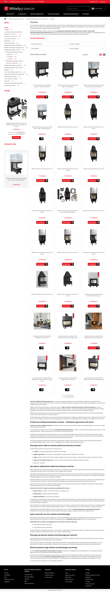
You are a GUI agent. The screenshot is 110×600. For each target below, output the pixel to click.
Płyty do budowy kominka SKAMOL (14, 74)
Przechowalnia (48, 577)
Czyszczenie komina (10, 38)
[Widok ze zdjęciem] (100, 54)
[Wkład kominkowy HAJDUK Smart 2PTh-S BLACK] (42, 240)
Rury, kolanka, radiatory (11, 79)
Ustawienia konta (49, 575)
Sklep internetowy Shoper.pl (55, 590)
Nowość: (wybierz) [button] (74, 48)
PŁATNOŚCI (7, 575)
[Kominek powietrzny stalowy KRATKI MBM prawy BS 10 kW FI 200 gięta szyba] (93, 365)
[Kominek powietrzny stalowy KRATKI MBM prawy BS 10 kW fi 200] (68, 365)
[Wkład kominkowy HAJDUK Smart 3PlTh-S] (68, 240)
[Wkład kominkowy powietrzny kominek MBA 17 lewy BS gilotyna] (68, 72)
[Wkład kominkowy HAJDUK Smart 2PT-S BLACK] (42, 198)
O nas (66, 573)
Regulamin (7, 581)
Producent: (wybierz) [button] (36, 44)
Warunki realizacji (29, 577)
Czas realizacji (68, 581)
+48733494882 (40, 1)
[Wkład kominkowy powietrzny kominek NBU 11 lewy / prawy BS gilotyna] (42, 114)
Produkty (87, 581)
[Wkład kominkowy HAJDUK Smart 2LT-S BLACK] (93, 114)
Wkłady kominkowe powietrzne (13, 65)
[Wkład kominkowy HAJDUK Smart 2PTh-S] (93, 198)
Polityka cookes (29, 574)
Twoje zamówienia (49, 573)
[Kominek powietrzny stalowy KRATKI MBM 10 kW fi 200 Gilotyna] (93, 281)
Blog (5, 577)
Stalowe (10, 59)
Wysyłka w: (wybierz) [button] (74, 44)
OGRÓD (6, 30)
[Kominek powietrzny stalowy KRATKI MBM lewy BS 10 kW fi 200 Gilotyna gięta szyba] (42, 365)
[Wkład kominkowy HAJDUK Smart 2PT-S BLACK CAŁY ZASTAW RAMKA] (68, 198)
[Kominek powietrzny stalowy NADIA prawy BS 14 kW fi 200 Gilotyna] (42, 72)
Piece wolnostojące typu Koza (12, 72)
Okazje (6, 27)
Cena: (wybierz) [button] (35, 48)
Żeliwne (10, 56)
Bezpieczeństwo (69, 579)
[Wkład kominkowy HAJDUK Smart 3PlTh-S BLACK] (93, 240)
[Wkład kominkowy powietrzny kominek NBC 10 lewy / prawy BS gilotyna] (93, 72)
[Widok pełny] (104, 54)
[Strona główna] (19, 8)
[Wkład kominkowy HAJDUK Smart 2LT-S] (68, 114)
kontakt (87, 573)
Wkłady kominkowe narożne (12, 50)
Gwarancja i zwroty (9, 579)
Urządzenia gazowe (9, 85)
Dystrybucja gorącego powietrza (13, 83)
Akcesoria (7, 81)
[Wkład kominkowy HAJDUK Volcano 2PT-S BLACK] (68, 281)
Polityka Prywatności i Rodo (92, 575)
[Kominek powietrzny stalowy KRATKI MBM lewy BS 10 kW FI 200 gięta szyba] (68, 323)
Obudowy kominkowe (10, 76)
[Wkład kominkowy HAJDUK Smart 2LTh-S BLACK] (68, 156)
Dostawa (27, 579)
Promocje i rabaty (89, 584)
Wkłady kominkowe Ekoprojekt (13, 45)
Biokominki (7, 41)
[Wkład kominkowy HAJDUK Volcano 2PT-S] (42, 281)
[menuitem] (10, 14)
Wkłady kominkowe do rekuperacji (14, 47)
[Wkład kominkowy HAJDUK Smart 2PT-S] (93, 156)
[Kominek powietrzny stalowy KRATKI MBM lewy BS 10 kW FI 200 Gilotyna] (93, 323)
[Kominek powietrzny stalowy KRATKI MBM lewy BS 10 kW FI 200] (42, 323)
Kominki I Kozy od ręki (10, 36)
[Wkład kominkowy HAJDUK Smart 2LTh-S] (42, 156)
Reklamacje (68, 577)
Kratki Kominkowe (9, 43)
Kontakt (6, 573)
